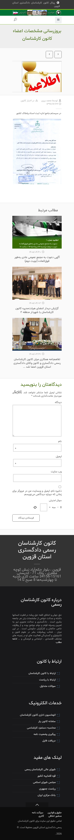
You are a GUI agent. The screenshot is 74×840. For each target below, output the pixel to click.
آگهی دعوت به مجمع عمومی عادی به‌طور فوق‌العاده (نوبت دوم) (37, 259)
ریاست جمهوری (47, 789)
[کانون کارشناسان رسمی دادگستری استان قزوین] (37, 13)
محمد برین (46, 101)
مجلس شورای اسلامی (44, 782)
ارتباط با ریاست (47, 680)
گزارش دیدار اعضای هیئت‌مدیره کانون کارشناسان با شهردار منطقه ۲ (37, 310)
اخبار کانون (26, 101)
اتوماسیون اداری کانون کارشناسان (38, 715)
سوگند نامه (37, 813)
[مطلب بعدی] (58, 54)
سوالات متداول (48, 686)
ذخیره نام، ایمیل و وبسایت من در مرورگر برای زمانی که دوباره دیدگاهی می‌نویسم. (37, 492)
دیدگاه (38, 402)
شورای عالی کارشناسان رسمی (40, 769)
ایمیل (38, 456)
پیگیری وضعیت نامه (45, 734)
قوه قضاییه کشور (46, 776)
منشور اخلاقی (55, 816)
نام (38, 441)
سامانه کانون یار (47, 721)
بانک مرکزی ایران (47, 795)
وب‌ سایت (56, 471)
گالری (41, 816)
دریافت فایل (49, 741)
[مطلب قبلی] (49, 54)
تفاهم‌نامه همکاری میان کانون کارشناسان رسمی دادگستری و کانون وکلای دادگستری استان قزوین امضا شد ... (37, 363)
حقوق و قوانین (55, 813)
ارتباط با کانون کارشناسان (42, 673)
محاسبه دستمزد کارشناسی (41, 728)
